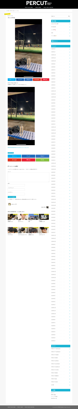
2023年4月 (53, 151)
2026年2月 (53, 48)
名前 (9, 183)
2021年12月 (53, 199)
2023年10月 (53, 133)
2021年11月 (53, 202)
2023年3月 (53, 154)
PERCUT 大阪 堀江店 (55, 366)
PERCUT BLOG (60, 407)
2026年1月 (53, 51)
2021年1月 (53, 232)
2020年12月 (53, 235)
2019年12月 (53, 271)
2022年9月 (53, 172)
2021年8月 (53, 211)
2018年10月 (53, 313)
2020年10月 (53, 241)
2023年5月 (53, 148)
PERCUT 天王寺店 (55, 369)
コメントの (54, 396)
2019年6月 (53, 289)
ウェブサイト (10, 192)
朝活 (52, 32)
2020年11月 (53, 238)
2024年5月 (53, 112)
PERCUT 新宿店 (54, 372)
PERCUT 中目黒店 (55, 354)
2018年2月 (53, 337)
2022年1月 (53, 196)
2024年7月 (53, 106)
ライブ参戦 (53, 35)
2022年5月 (53, 184)
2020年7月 (53, 250)
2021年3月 (53, 226)
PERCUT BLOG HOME (29, 7)
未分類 (52, 384)
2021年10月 (53, 205)
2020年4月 (53, 259)
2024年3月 (53, 118)
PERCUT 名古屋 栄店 (55, 363)
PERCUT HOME (38, 7)
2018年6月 (53, 325)
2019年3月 (53, 298)
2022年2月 (53, 193)
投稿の (53, 394)
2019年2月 (53, 301)
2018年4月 (53, 331)
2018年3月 (53, 334)
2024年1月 (53, 124)
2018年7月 (53, 322)
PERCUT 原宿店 (54, 357)
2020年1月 (53, 268)
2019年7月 (53, 286)
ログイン (53, 392)
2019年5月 (53, 292)
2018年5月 (53, 328)
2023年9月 (53, 136)
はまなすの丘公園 (54, 23)
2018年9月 (53, 316)
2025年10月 (53, 60)
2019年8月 (53, 283)
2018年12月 (53, 307)
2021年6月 (53, 217)
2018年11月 (53, 310)
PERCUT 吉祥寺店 (55, 360)
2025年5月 (53, 75)
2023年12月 (53, 127)
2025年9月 (53, 63)
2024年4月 (53, 115)
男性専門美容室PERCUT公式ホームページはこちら (18, 147)
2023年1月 (53, 160)
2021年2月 (53, 229)
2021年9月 (53, 208)
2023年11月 (53, 130)
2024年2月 (53, 121)
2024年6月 (53, 109)
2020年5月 (53, 256)
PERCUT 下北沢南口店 (55, 351)
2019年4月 (53, 295)
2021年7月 (53, 214)
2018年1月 (53, 340)
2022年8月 (53, 175)
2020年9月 (53, 244)
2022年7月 (53, 178)
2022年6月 (53, 181)
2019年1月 (53, 304)
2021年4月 (53, 223)
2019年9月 (53, 280)
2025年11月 (53, 57)
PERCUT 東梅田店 (55, 375)
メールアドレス (11, 187)
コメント (9, 171)
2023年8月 (53, 139)
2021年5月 (53, 220)
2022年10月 (53, 169)
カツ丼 (52, 29)
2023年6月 (53, 145)
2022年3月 (53, 190)
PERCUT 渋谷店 (54, 381)
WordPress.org (54, 398)
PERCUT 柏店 (11, 152)
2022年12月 (53, 163)
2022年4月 (53, 187)
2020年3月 (53, 262)
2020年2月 (53, 265)
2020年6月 (53, 253)
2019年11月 (53, 274)
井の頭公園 (53, 26)
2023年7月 (53, 142)
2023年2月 (53, 157)
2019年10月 (53, 277)
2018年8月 (53, 319)
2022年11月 (53, 166)
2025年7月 (53, 69)
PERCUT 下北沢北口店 (55, 348)
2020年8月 (53, 247)
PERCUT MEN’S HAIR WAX (48, 7)
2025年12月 (53, 54)
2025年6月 (53, 72)
